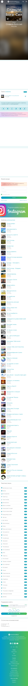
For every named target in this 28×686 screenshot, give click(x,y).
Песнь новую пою (12, 307)
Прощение (14, 567)
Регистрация (4, 200)
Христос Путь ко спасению (14, 470)
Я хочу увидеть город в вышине (12, 95)
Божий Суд (14, 496)
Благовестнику (11, 459)
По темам (14, 655)
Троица (14, 587)
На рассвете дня (12, 442)
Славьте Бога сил (12, 453)
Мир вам (9, 431)
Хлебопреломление (14, 593)
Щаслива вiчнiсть (12, 229)
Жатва (14, 526)
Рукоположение (14, 576)
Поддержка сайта (14, 661)
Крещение (14, 540)
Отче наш (9, 403)
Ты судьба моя (11, 296)
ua (11, 646)
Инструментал (14, 532)
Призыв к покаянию (14, 561)
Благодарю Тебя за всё (13, 341)
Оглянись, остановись (13, 380)
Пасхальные (14, 558)
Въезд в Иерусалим (14, 514)
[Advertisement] (14, 45)
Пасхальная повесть (13, 425)
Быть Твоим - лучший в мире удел (16, 375)
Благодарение (14, 493)
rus (13, 646)
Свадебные (14, 579)
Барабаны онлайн (14, 672)
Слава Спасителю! (12, 464)
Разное (14, 570)
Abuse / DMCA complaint (14, 663)
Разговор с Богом (12, 279)
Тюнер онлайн (14, 670)
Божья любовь (14, 499)
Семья (14, 582)
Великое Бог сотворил (13, 391)
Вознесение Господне (14, 508)
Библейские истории (14, 487)
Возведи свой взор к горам (15, 414)
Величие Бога (14, 502)
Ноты (14, 653)
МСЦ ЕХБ (14, 26)
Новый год (14, 555)
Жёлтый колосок (11, 291)
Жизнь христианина (14, 529)
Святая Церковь (11, 274)
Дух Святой (14, 520)
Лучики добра (11, 223)
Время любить (11, 285)
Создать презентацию (14, 675)
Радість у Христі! (11, 386)
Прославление (14, 564)
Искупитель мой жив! (13, 302)
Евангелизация (14, 523)
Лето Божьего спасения (14, 448)
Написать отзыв (14, 665)
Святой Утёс (10, 369)
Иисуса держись (11, 251)
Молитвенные (14, 546)
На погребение (14, 549)
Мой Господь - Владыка (14, 268)
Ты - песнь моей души (13, 335)
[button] (20, 19)
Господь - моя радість (13, 263)
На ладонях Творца (12, 397)
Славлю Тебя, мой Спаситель (15, 347)
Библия (14, 490)
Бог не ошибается (12, 313)
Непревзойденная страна (14, 352)
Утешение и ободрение (15, 590)
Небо (14, 552)
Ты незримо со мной (12, 363)
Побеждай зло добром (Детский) (16, 319)
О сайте (14, 660)
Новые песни (14, 651)
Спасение (14, 585)
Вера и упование (15, 505)
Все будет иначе (11, 324)
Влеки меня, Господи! (13, 408)
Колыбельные (14, 538)
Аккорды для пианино (14, 673)
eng (16, 646)
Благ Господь (10, 240)
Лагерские (14, 543)
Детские (14, 517)
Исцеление (14, 535)
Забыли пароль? (23, 200)
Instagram (14, 680)
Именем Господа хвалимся (14, 257)
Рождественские (15, 573)
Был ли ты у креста (12, 235)
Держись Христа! (12, 436)
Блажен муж (10, 246)
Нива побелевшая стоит (14, 420)
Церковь (14, 596)
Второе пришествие (14, 511)
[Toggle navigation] (26, 1)
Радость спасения (12, 358)
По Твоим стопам (12, 330)
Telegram (14, 682)
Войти (14, 197)
